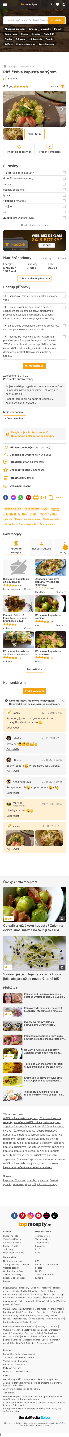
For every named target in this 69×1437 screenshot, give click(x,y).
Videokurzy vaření (12, 1242)
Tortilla (24, 1291)
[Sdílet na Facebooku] (5, 497)
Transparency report (45, 1274)
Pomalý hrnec (28, 1312)
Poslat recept (43, 497)
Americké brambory (32, 1294)
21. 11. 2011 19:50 (52, 804)
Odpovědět (12, 727)
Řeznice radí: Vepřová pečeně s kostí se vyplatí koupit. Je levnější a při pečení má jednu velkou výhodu (45, 996)
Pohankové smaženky (14, 1364)
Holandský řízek (29, 1336)
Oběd (52, 513)
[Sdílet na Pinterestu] (28, 497)
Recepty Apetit (10, 1246)
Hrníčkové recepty (25, 44)
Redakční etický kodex (14, 1278)
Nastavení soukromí (13, 1261)
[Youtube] (38, 1215)
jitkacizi (17, 760)
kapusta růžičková (14, 1180)
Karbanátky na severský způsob (19, 1354)
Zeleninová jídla (13, 508)
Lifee (37, 1252)
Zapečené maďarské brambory (18, 1357)
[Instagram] (30, 1215)
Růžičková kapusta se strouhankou (48, 653)
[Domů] (4, 66)
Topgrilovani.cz (42, 1242)
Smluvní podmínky (12, 1274)
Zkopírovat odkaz (51, 497)
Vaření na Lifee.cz (12, 1239)
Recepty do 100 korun (16, 513)
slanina (44, 1180)
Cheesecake (16, 1333)
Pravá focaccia (34, 1297)
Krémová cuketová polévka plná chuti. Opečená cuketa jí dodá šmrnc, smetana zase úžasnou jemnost (43, 1082)
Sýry (45, 508)
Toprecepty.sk (42, 1236)
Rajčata (9, 44)
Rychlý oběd (17, 1343)
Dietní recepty (20, 1318)
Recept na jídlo (10, 1236)
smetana (18, 1184)
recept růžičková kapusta (41, 1155)
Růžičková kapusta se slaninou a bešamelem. (16, 653)
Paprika (9, 39)
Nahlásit (39, 1271)
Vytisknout (36, 497)
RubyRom (40, 592)
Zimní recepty (46, 524)
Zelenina (55, 508)
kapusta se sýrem (25, 1150)
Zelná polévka (10, 1301)
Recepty (13, 66)
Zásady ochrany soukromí (16, 1264)
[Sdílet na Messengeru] (13, 497)
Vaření (43, 513)
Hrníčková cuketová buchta (16, 1371)
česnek (54, 1180)
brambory (33, 1180)
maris (38, 625)
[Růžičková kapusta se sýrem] (20, 838)
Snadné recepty (51, 519)
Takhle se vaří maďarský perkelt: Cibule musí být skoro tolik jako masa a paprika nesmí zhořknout (43, 1066)
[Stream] (46, 1215)
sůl (34, 1184)
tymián (7, 1184)
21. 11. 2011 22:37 (52, 738)
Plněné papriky (28, 1326)
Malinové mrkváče (12, 1368)
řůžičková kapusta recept (28, 1130)
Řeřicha (47, 1294)
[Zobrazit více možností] (58, 497)
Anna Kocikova (22, 781)
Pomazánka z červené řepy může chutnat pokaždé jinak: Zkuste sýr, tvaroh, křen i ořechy (44, 1038)
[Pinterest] (22, 1215)
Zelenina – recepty (40, 1287)
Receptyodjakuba (11, 589)
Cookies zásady (11, 1267)
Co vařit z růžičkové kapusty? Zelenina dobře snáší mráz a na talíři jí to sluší (33, 928)
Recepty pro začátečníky (27, 519)
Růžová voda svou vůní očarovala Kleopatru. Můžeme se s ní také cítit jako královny (43, 1010)
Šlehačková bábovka (53, 1297)
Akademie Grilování (15, 29)
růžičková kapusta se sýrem (20, 1118)
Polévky (58, 29)
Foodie (38, 1267)
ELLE (37, 1249)
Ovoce (33, 1322)
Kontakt (39, 1278)
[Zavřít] (62, 701)
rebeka (17, 738)
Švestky (36, 34)
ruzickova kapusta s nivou (43, 1138)
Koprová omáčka (11, 1336)
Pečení (33, 513)
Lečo (44, 1339)
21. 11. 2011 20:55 (52, 781)
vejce (28, 1184)
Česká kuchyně (36, 1318)
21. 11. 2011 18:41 (53, 826)
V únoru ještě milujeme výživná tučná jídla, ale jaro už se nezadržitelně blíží (32, 977)
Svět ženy (8, 1249)
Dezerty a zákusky (38, 1291)
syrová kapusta (39, 1134)
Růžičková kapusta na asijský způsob (16, 580)
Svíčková (20, 1297)
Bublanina (30, 1343)
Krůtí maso (27, 1308)
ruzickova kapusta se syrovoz (32, 1146)
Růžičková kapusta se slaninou (48, 617)
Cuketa (49, 39)
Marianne (40, 1246)
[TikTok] (54, 1215)
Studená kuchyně (12, 1322)
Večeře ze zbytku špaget (15, 1361)
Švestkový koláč (45, 1343)
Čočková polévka (33, 1333)
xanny (54, 86)
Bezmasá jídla (27, 66)
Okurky (24, 34)
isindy (38, 661)
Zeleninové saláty (55, 1318)
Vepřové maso (55, 1308)
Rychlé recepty (46, 44)
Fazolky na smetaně (47, 1326)
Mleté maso (40, 1308)
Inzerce (7, 1281)
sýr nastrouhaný (47, 1184)
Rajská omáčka (39, 1330)
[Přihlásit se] (65, 4)
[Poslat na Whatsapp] (20, 497)
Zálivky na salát (26, 1301)
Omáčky (33, 29)
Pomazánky (23, 1287)
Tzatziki (17, 1304)
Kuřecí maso (11, 34)
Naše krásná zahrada (13, 1252)
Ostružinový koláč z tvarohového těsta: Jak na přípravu (30, 1379)
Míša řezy (44, 1336)
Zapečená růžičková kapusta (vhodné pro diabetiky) (47, 582)
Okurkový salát (50, 1333)
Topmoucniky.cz (43, 1239)
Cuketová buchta (31, 1339)
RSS (37, 1261)
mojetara (7, 628)
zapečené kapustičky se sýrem (22, 1126)
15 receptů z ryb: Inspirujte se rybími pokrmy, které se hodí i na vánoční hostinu (43, 1094)
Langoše (17, 1339)
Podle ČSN (49, 34)
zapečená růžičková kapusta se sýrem (37, 1122)
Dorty (25, 1322)
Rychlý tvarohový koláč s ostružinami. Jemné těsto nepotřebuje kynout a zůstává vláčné (41, 1026)
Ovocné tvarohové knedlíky (16, 1330)
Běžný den (10, 524)
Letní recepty (35, 39)
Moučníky (46, 29)
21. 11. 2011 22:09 (52, 759)
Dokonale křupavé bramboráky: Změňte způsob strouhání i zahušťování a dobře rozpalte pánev (32, 1397)
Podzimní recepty (27, 524)
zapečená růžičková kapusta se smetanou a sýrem (34, 1159)
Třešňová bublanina (45, 1301)
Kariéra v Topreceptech (47, 1264)
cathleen (7, 661)
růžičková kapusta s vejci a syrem (23, 1163)
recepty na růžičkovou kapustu (22, 1142)
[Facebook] (14, 1215)
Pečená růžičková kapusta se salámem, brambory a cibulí (15, 618)
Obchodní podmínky (13, 1271)
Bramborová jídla (11, 1312)
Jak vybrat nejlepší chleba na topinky (21, 1389)
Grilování (20, 39)
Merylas (17, 802)
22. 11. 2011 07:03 (52, 712)
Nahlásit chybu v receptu (36, 225)
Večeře (8, 519)
